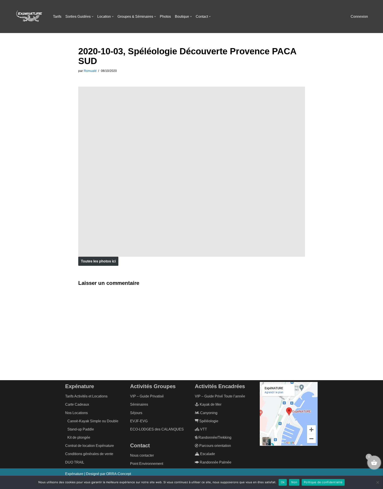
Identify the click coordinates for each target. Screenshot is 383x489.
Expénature (74, 474)
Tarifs (57, 16)
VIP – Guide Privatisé (147, 396)
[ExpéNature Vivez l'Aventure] (28, 16)
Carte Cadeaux (77, 404)
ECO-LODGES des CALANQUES (157, 429)
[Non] (377, 482)
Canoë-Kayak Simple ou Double (92, 421)
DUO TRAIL (74, 462)
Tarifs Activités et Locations (86, 396)
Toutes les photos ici (98, 261)
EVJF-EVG (139, 421)
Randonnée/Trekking (214, 437)
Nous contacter (142, 455)
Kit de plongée (78, 437)
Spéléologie (208, 421)
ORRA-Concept (118, 474)
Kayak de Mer (210, 404)
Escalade (207, 454)
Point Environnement (146, 464)
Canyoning (208, 413)
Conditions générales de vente (89, 454)
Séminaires (139, 404)
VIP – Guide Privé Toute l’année (220, 396)
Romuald (90, 70)
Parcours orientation (214, 446)
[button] (92, 16)
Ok (283, 482)
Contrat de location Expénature (89, 446)
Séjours (136, 413)
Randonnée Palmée (215, 462)
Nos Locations (76, 413)
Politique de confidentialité (323, 482)
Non (294, 482)
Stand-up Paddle (80, 429)
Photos (165, 16)
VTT (203, 429)
